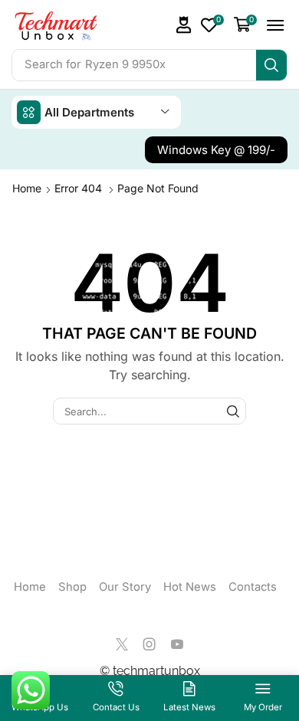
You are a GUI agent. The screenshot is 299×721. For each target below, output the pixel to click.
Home (26, 188)
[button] (184, 25)
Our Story (125, 587)
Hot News (189, 587)
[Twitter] (122, 644)
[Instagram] (149, 644)
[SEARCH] (233, 411)
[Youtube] (177, 644)
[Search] (271, 65)
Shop (72, 587)
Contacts (252, 587)
